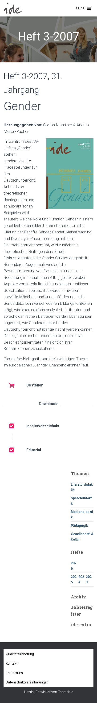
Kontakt (11, 663)
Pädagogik (79, 526)
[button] (80, 8)
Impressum (14, 673)
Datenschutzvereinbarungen (27, 682)
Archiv (78, 597)
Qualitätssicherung (20, 654)
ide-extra (81, 624)
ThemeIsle (65, 692)
